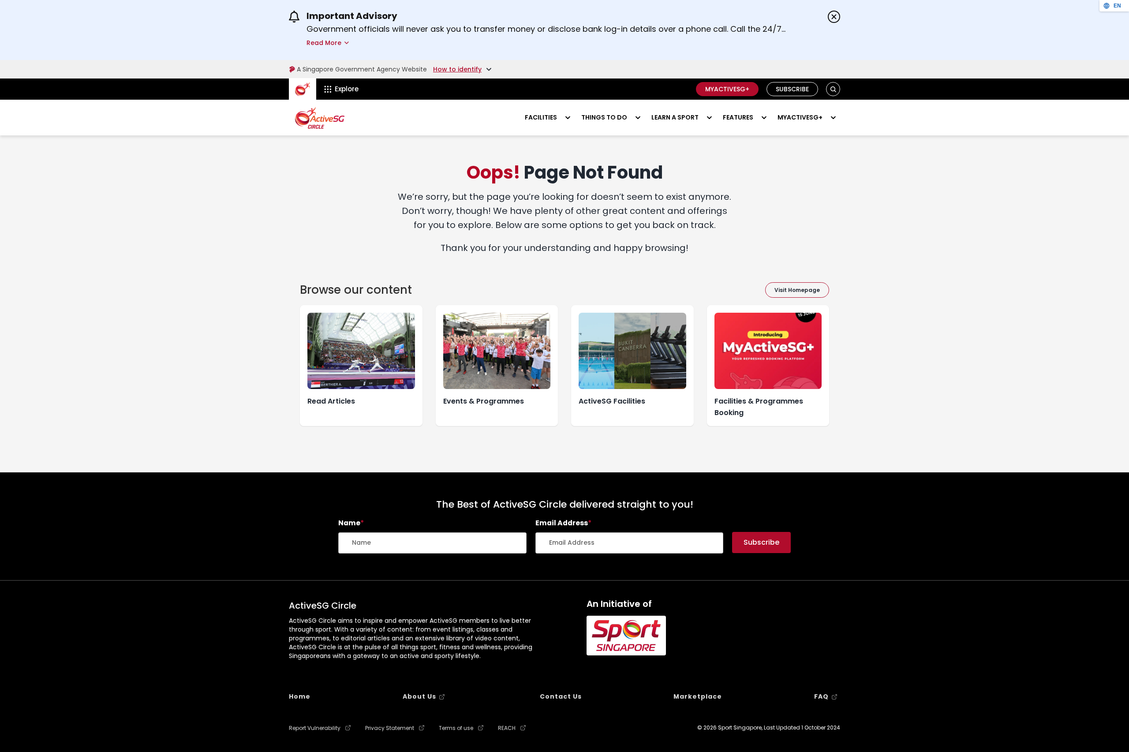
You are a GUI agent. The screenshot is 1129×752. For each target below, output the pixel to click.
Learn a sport (675, 117)
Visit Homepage (797, 290)
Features (738, 117)
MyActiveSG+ (727, 89)
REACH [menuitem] (507, 728)
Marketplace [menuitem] (697, 696)
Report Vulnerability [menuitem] (314, 728)
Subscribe (792, 89)
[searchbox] (432, 543)
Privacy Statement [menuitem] (389, 728)
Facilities (541, 117)
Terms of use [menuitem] (456, 728)
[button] (833, 89)
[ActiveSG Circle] (320, 117)
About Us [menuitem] (419, 696)
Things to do (604, 117)
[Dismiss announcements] (834, 17)
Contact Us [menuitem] (561, 696)
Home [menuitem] (299, 696)
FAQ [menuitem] (821, 696)
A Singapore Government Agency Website (362, 69)
